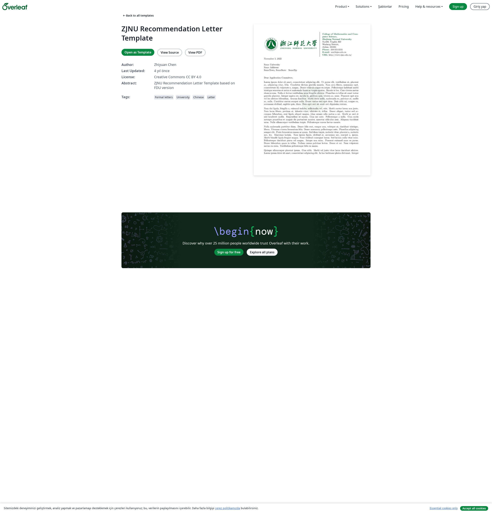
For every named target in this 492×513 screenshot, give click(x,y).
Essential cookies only (444, 508)
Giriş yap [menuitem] (480, 6)
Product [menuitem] (341, 6)
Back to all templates (138, 15)
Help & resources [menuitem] (427, 6)
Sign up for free (228, 252)
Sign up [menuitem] (458, 6)
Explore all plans (262, 252)
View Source (170, 52)
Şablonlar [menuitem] (385, 6)
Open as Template (138, 52)
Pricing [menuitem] (404, 6)
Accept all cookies (474, 508)
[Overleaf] (14, 6)
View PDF (195, 52)
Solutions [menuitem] (362, 6)
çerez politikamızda (227, 508)
